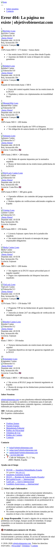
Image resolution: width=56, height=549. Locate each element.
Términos (26, 546)
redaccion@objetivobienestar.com (23, 450)
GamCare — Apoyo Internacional (20, 482)
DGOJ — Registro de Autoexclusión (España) (25, 477)
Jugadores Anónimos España (18, 475)
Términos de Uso (13, 433)
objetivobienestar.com (10, 399)
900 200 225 (20, 472)
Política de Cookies (14, 435)
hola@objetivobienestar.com (21, 448)
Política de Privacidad (15, 430)
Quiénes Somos (12, 423)
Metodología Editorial (15, 428)
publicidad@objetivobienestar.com (23, 452)
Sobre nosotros (12, 9)
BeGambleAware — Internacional (20, 479)
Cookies (34, 546)
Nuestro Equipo (12, 426)
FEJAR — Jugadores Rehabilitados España (24, 470)
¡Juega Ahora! (7, 38)
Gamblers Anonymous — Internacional (22, 484)
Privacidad (16, 546)
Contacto (10, 11)
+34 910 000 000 (16, 455)
